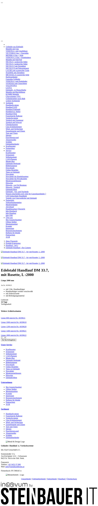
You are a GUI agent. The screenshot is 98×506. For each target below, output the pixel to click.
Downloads (10, 168)
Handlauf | (62, 479)
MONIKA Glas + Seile (14, 55)
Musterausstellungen (13, 181)
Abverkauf (10, 207)
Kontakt (9, 226)
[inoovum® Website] (17, 486)
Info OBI (9, 215)
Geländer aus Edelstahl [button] (14, 47)
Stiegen (8, 135)
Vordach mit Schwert (14, 122)
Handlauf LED (11, 107)
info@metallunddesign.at (14, 467)
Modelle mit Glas (12, 49)
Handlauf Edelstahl (13, 109)
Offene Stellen (11, 222)
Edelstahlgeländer (12, 144)
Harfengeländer (11, 77)
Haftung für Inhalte (13, 233)
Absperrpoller (11, 140)
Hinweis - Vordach (13, 187)
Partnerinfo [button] (10, 200)
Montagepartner (12, 224)
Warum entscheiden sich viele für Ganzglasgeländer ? (26, 194)
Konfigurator (11, 146)
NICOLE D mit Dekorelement (17, 68)
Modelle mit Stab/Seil (14, 60)
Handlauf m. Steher (13, 112)
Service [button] (8, 151)
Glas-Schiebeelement (14, 127)
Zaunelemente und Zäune (15, 131)
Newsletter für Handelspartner (17, 176)
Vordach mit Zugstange (14, 120)
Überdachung (72, 479)
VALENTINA (11, 86)
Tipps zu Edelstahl (13, 172)
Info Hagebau (11, 213)
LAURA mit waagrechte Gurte (17, 70)
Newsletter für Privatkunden (16, 179)
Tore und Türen (12, 133)
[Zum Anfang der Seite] (2, 2)
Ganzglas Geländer (13, 79)
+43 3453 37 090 (14, 464)
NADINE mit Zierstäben (15, 73)
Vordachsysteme (12, 118)
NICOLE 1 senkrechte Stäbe (16, 62)
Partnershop (10, 148)
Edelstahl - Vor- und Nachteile (17, 192)
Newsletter (10, 174)
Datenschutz (10, 235)
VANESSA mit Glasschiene (16, 83)
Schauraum (10, 155)
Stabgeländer (52, 479)
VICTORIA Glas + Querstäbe (17, 53)
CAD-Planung (11, 159)
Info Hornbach (11, 211)
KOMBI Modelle (12, 94)
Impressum (10, 228)
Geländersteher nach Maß (15, 99)
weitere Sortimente (13, 101)
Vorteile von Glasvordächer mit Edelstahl (21, 198)
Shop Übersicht (11, 241)
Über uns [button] (9, 218)
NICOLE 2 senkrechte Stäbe (16, 64)
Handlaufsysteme (12, 105)
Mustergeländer (11, 205)
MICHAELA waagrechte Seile (17, 75)
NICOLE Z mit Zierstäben (16, 66)
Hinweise (9, 183)
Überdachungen (12, 125)
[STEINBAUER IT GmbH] (49, 504)
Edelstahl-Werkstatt (13, 163)
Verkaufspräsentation (14, 202)
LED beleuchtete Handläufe (16, 196)
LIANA (9, 88)
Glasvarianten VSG (13, 96)
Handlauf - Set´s (12, 245)
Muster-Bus (10, 161)
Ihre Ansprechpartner (14, 220)
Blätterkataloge (11, 166)
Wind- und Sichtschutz (14, 129)
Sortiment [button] (9, 103)
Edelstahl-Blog (11, 189)
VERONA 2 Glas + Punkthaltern (18, 57)
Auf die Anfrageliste (8, 340)
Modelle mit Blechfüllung (15, 92)
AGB (8, 237)
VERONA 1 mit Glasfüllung (16, 51)
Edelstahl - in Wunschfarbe (16, 90)
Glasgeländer (26, 479)
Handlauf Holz (11, 114)
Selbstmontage (11, 157)
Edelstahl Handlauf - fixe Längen (18, 248)
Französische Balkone (14, 116)
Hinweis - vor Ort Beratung (16, 185)
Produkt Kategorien (13, 243)
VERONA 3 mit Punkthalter (16, 81)
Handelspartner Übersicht (15, 209)
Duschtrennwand (12, 138)
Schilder (9, 142)
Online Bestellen (12, 170)
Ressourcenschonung (14, 231)
